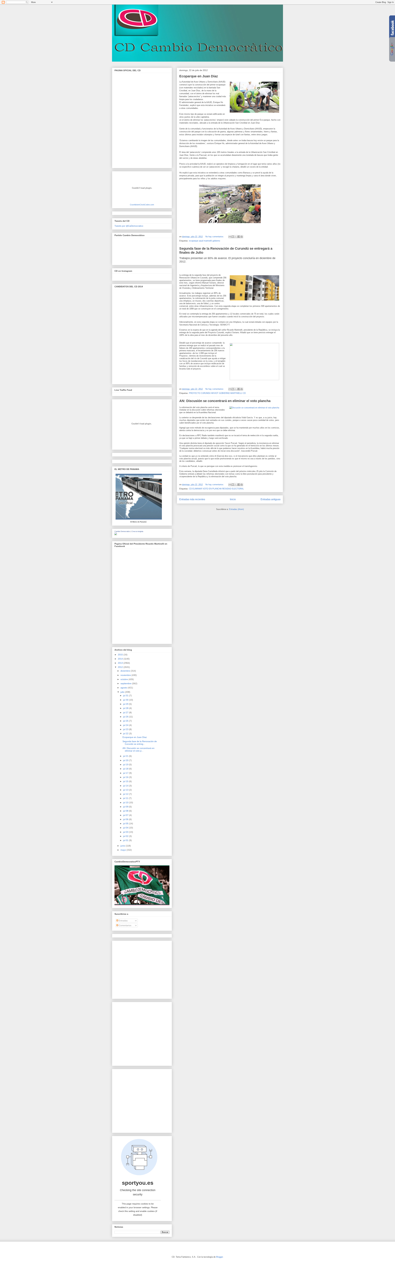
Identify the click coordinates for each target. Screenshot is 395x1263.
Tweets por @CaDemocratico (128, 226)
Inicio (233, 499)
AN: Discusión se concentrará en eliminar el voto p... (138, 749)
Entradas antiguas (271, 499)
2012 (120, 667)
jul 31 (126, 695)
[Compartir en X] (235, 236)
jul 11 (126, 798)
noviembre (126, 675)
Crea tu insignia (137, 531)
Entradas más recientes (192, 499)
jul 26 (126, 716)
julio (123, 692)
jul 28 (126, 708)
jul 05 (126, 823)
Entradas (123, 920)
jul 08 (126, 811)
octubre (125, 679)
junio (123, 845)
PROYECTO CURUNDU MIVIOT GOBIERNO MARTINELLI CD (217, 393)
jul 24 (126, 725)
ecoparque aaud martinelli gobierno (204, 241)
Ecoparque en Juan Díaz (198, 76)
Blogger (219, 1257)
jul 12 (126, 794)
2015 (120, 654)
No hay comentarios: (215, 236)
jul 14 (126, 785)
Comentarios (124, 925)
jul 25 (126, 721)
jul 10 (126, 802)
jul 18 (126, 768)
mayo (124, 850)
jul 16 (126, 777)
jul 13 (126, 790)
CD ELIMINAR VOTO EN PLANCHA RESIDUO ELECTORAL (216, 489)
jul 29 (126, 704)
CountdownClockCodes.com (142, 205)
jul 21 (126, 756)
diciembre (126, 671)
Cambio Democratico (122, 531)
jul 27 (126, 712)
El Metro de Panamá (138, 522)
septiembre (126, 683)
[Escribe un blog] (232, 236)
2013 (120, 663)
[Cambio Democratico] (115, 534)
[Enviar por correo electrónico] (229, 236)
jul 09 (126, 806)
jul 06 (126, 819)
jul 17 (126, 773)
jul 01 (126, 840)
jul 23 (126, 729)
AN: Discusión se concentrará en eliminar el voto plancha (224, 401)
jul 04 (126, 827)
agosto (124, 687)
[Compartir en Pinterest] (241, 236)
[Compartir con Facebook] (238, 236)
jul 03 (126, 832)
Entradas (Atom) (236, 509)
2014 (120, 659)
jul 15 (126, 781)
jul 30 (126, 700)
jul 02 (126, 836)
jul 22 (126, 733)
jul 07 (126, 815)
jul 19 (126, 764)
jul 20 (126, 760)
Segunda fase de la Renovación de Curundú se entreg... (140, 742)
